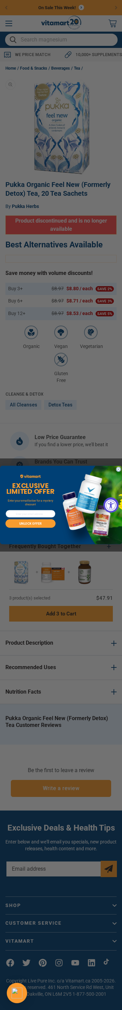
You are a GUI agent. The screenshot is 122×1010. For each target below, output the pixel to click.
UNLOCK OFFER (30, 523)
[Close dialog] (119, 469)
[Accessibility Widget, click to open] (111, 505)
